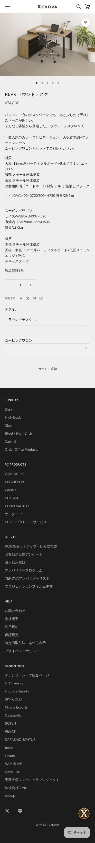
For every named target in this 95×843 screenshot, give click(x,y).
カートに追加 (47, 369)
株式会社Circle (16, 788)
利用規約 (12, 627)
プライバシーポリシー (22, 651)
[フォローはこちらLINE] (20, 810)
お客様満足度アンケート (23, 554)
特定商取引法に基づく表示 (25, 643)
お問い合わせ (15, 611)
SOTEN (10, 723)
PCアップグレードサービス (26, 522)
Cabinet (10, 441)
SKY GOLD (13, 699)
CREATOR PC (15, 482)
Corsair (10, 490)
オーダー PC (14, 514)
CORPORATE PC (17, 506)
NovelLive (12, 772)
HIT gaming (14, 683)
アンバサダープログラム (23, 570)
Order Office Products (21, 449)
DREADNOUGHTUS (20, 739)
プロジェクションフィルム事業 (29, 586)
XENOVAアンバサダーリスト (27, 578)
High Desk (13, 417)
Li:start (10, 755)
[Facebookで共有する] (21, 298)
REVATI (10, 731)
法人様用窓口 (15, 562)
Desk (8, 409)
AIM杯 (10, 796)
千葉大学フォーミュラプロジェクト (32, 780)
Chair (9, 425)
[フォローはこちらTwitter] (7, 810)
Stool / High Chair (18, 433)
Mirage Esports (16, 707)
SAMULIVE (13, 764)
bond (9, 747)
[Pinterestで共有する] (35, 298)
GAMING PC (14, 474)
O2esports (13, 715)
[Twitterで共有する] (28, 298)
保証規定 (12, 635)
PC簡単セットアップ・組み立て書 (31, 546)
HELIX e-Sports (17, 691)
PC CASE (12, 498)
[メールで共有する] (41, 298)
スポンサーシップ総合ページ (27, 675)
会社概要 (12, 619)
